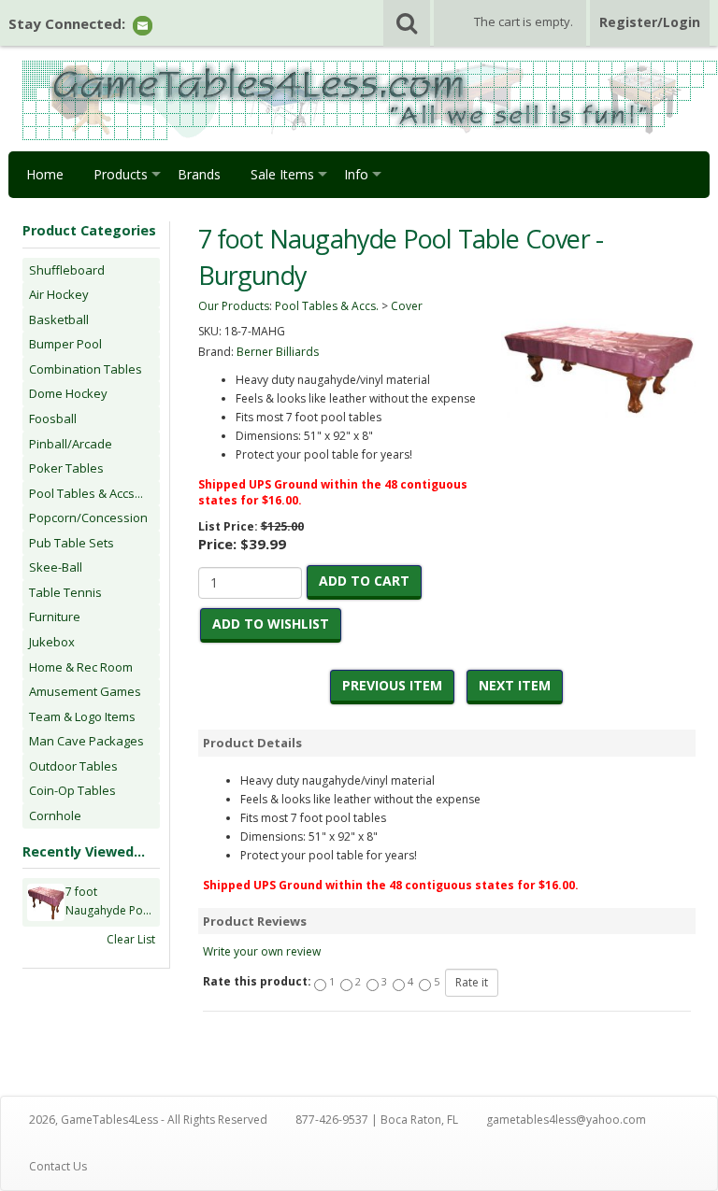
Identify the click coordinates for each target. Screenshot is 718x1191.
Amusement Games (85, 691)
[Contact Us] (142, 25)
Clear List (131, 939)
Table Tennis (65, 592)
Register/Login (649, 22)
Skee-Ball (55, 567)
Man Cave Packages (86, 740)
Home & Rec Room (81, 667)
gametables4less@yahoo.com (566, 1119)
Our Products (233, 306)
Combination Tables (85, 369)
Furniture (54, 616)
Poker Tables (66, 468)
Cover (407, 306)
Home (45, 174)
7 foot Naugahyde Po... (108, 901)
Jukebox (52, 641)
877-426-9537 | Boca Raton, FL (376, 1119)
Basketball (59, 319)
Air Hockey (59, 294)
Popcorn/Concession (88, 517)
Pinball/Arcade (70, 443)
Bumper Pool (65, 343)
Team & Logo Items (82, 716)
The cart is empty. (523, 21)
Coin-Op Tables (72, 790)
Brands (199, 174)
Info (356, 174)
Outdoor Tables (73, 766)
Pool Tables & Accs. (327, 306)
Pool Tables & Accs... (86, 493)
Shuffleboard (67, 270)
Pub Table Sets (71, 542)
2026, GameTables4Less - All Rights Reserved (148, 1119)
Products (120, 174)
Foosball (53, 418)
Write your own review (262, 951)
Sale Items (282, 174)
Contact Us (58, 1166)
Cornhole (55, 815)
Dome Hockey (68, 393)
